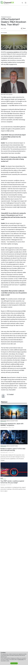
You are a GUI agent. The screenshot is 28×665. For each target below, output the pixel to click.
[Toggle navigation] (25, 3)
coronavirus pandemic (12, 52)
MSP (2, 478)
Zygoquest (4, 105)
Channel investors (6, 17)
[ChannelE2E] (7, 3)
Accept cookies (14, 663)
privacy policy (21, 659)
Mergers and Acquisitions (9, 421)
